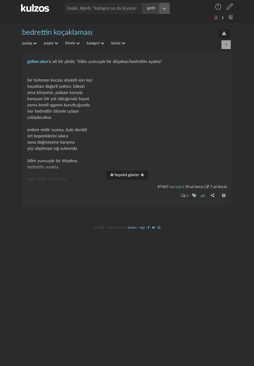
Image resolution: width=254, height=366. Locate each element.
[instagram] (159, 227)
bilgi (142, 227)
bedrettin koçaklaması (57, 32)
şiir (202, 196)
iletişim (132, 227)
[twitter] (153, 227)
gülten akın (37, 62)
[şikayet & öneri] (224, 33)
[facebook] (148, 227)
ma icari (175, 187)
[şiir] (194, 195)
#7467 (163, 187)
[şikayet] (224, 195)
